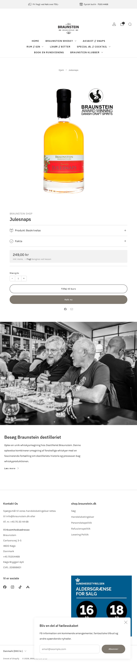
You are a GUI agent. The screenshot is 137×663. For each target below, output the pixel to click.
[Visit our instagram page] (12, 587)
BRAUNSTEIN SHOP (21, 213)
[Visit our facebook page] (5, 587)
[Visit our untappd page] (28, 587)
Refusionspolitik (80, 528)
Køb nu (69, 299)
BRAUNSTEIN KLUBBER (85, 52)
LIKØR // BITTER (60, 46)
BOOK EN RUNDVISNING (49, 52)
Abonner (113, 649)
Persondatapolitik (81, 522)
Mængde (14, 273)
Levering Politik (80, 534)
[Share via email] (72, 309)
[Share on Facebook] (65, 309)
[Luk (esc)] (126, 622)
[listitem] (43, 4)
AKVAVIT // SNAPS (94, 40)
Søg (73, 510)
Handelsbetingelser (82, 516)
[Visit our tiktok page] (20, 587)
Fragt (29, 259)
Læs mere (10, 468)
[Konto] (114, 24)
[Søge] (130, 24)
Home (35, 40)
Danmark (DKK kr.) (13, 651)
